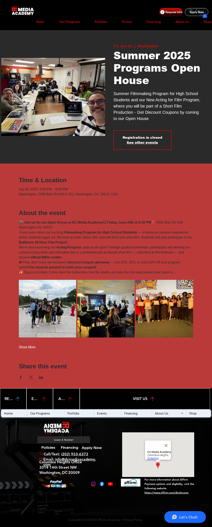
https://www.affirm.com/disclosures (167, 492)
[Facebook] (102, 484)
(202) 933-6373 (74, 454)
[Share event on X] (31, 377)
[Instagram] (93, 484)
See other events (142, 142)
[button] (204, 15)
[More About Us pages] (182, 413)
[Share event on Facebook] (21, 377)
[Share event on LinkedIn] (41, 377)
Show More (27, 347)
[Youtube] (110, 484)
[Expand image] (47, 308)
